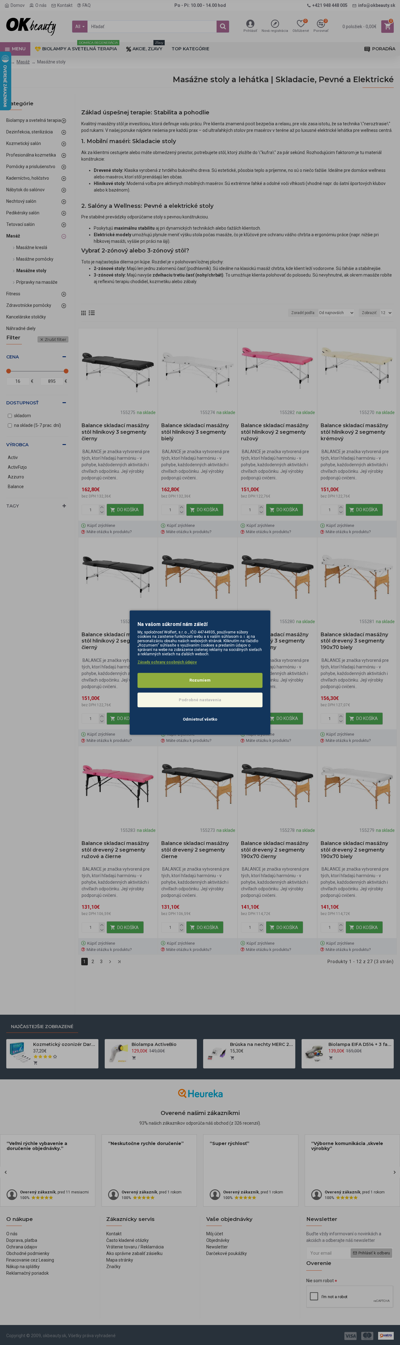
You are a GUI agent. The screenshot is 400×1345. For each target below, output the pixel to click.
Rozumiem (200, 680)
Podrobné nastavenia (200, 700)
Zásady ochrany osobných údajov (167, 662)
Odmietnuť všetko (200, 719)
